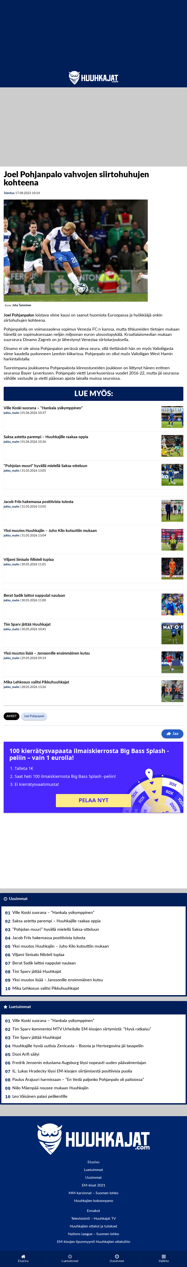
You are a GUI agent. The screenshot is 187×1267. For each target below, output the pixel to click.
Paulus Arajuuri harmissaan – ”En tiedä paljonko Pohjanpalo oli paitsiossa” (78, 1080)
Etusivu (93, 1162)
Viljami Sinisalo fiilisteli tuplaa (29, 559)
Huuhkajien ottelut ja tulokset (93, 1226)
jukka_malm (11, 413)
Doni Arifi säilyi (25, 1054)
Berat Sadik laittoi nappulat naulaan (34, 595)
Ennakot (93, 1211)
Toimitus (9, 193)
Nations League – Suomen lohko (93, 1234)
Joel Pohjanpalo (34, 716)
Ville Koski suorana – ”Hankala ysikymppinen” (43, 408)
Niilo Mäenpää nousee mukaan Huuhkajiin (50, 1088)
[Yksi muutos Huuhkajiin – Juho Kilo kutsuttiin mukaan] (172, 540)
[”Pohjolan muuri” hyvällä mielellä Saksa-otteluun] (172, 475)
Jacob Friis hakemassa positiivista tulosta (38, 502)
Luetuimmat (20, 1007)
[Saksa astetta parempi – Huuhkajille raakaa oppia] (172, 446)
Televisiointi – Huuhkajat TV (93, 1218)
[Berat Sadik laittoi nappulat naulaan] (172, 604)
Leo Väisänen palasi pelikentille (40, 1097)
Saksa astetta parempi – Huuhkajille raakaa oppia (46, 437)
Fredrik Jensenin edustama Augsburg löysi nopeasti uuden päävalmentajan (79, 1063)
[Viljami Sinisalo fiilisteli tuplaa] (172, 568)
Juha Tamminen (21, 305)
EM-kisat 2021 (93, 1185)
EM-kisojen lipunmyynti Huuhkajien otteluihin (93, 1242)
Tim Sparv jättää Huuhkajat (27, 624)
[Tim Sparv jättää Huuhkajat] (172, 633)
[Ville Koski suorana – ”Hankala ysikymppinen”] (172, 417)
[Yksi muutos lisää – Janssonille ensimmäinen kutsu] (172, 662)
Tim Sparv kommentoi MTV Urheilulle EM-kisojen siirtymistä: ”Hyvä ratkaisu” (81, 1029)
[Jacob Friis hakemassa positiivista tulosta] (172, 511)
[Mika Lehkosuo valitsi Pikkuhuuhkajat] (172, 691)
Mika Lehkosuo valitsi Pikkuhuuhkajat (36, 682)
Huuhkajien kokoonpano (93, 1201)
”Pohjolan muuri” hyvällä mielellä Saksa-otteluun (45, 466)
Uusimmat (18, 899)
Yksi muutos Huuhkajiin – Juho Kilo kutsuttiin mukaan (50, 531)
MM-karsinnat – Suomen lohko (93, 1193)
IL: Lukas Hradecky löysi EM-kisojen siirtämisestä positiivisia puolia (72, 1071)
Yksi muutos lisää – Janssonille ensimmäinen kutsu (47, 653)
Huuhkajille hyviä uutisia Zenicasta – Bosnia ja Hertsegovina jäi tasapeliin (77, 1046)
